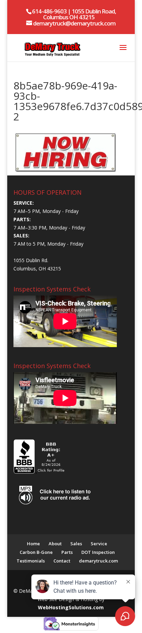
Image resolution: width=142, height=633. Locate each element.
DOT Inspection (98, 552)
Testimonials (31, 561)
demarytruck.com (98, 561)
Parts (67, 552)
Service (99, 543)
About (55, 543)
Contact (61, 561)
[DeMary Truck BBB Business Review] (39, 472)
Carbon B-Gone (36, 552)
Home (33, 543)
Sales (76, 543)
